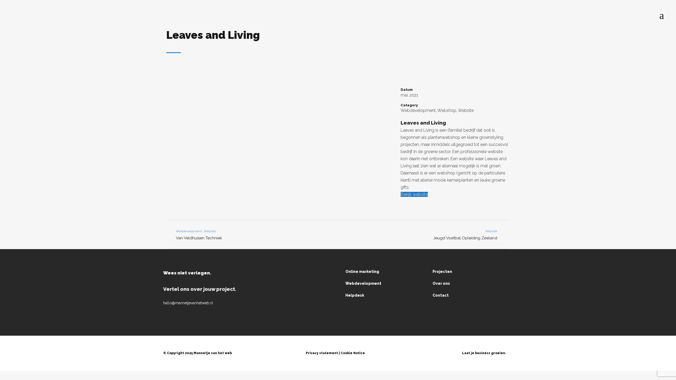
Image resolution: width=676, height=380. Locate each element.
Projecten (442, 271)
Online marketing (362, 271)
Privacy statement (322, 353)
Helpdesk (354, 295)
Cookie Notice (353, 353)
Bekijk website (414, 194)
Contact (441, 295)
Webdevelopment (363, 283)
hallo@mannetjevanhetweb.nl (188, 303)
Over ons (441, 283)
